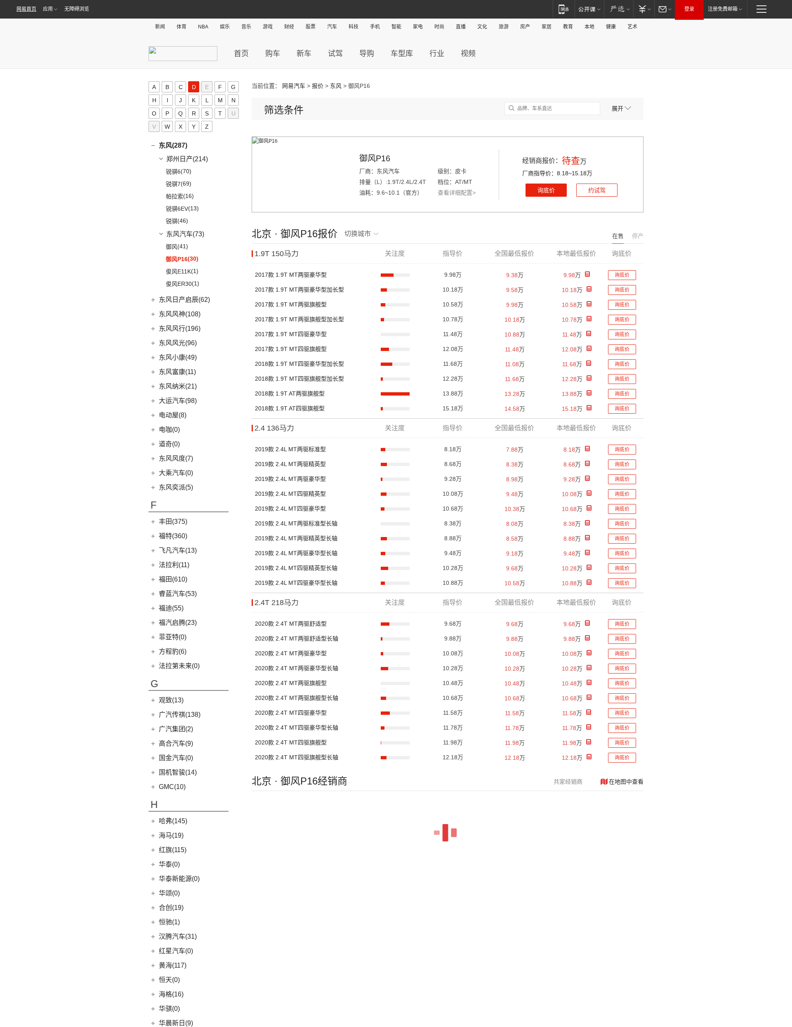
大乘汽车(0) (176, 472)
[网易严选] (618, 9)
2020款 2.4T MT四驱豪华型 (291, 712)
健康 (611, 27)
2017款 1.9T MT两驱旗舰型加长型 (299, 319)
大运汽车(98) (178, 400)
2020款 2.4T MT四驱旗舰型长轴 (296, 757)
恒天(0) (169, 979)
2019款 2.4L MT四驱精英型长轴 (296, 568)
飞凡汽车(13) (178, 550)
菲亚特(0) (172, 637)
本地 (589, 27)
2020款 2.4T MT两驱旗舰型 (291, 683)
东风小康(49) (178, 357)
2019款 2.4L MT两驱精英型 (290, 464)
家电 (418, 27)
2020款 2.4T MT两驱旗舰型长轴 (296, 698)
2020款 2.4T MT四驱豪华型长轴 (296, 727)
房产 (525, 27)
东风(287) (173, 145)
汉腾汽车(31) (178, 936)
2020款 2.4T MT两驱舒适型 (291, 623)
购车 (272, 53)
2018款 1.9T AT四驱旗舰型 (290, 408)
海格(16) (171, 994)
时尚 (439, 27)
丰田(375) (173, 521)
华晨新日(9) (176, 1023)
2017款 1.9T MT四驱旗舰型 (291, 349)
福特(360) (173, 535)
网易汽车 (293, 85)
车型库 (402, 53)
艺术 (632, 27)
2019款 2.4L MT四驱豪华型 (290, 508)
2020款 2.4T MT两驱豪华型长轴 (296, 668)
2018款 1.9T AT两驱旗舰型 (290, 393)
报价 (317, 85)
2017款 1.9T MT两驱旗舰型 (291, 304)
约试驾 (597, 190)
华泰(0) (169, 864)
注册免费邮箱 (723, 9)
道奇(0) (169, 444)
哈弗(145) (173, 820)
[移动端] (564, 9)
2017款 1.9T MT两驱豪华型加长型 (299, 289)
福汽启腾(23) (178, 622)
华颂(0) (169, 893)
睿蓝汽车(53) (178, 593)
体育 (181, 27)
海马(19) (171, 835)
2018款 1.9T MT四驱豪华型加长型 (299, 363)
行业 (436, 53)
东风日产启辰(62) (184, 299)
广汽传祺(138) (179, 714)
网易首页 (26, 9)
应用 (48, 9)
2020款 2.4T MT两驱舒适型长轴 (296, 638)
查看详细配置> (457, 192)
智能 (396, 27)
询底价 (546, 190)
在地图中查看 (626, 781)
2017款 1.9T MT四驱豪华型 (291, 334)
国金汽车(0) (176, 757)
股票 (311, 27)
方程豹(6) (172, 651)
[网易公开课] (589, 9)
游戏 (268, 27)
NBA (203, 27)
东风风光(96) (178, 342)
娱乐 (225, 27)
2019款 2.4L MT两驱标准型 (290, 449)
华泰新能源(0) (179, 878)
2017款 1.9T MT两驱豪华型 (291, 274)
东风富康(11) (177, 371)
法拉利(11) (174, 564)
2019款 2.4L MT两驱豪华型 (290, 479)
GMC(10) (172, 786)
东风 (336, 85)
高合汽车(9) (176, 743)
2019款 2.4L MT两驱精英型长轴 (296, 538)
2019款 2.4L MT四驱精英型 (290, 493)
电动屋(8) (172, 415)
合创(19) (171, 907)
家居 (547, 27)
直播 (461, 27)
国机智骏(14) (178, 772)
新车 (304, 53)
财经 (289, 27)
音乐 (246, 27)
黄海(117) (172, 965)
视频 (468, 53)
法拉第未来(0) (179, 665)
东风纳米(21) (178, 386)
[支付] (643, 9)
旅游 (504, 27)
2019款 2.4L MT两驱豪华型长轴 (296, 553)
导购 (366, 53)
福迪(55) (171, 608)
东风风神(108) (179, 314)
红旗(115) (172, 849)
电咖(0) (169, 429)
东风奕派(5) (176, 487)
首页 (241, 53)
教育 (568, 27)
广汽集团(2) (176, 729)
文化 (482, 27)
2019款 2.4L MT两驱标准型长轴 (296, 523)
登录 (689, 9)
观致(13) (171, 700)
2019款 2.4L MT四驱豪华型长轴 (296, 582)
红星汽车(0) (176, 950)
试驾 (335, 53)
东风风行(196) (179, 328)
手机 (375, 27)
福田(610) (173, 579)
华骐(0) (169, 1008)
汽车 (332, 27)
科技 (353, 27)
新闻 (160, 27)
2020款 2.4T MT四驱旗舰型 (291, 742)
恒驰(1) (169, 922)
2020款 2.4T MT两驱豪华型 (291, 653)
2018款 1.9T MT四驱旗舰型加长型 (299, 378)
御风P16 (374, 158)
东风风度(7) (176, 458)
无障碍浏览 (76, 9)
